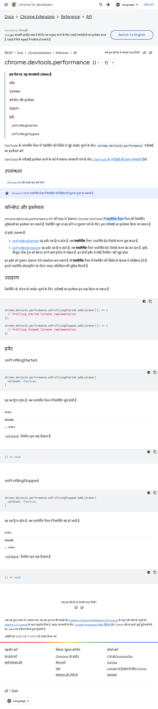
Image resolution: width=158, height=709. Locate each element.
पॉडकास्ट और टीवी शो (67, 675)
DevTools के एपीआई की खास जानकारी (117, 160)
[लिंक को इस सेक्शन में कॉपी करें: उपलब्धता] (25, 171)
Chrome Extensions (37, 16)
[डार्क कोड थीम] (144, 301)
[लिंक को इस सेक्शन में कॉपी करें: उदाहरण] (23, 278)
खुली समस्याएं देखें (13, 662)
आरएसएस (112, 675)
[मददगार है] (145, 53)
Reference (70, 16)
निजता (15, 690)
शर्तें (6, 690)
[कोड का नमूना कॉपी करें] (150, 301)
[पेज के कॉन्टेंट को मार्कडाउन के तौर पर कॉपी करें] (106, 62)
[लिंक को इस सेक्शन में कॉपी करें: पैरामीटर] (15, 411)
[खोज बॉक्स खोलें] (101, 4)
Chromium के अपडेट (67, 656)
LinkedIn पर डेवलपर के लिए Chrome (126, 668)
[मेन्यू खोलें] (6, 4)
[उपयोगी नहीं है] (150, 53)
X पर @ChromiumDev (120, 656)
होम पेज (8, 52)
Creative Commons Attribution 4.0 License (93, 620)
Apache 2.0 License (16, 624)
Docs (9, 16)
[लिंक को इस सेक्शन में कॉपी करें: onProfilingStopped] (42, 481)
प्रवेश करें (148, 4)
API (89, 16)
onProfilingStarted (25, 241)
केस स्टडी (61, 662)
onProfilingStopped (26, 248)
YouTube (112, 662)
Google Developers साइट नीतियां (92, 624)
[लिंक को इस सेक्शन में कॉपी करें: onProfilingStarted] (41, 360)
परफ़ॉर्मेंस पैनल (114, 219)
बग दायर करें (11, 656)
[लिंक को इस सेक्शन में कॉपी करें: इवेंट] (17, 349)
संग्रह (58, 668)
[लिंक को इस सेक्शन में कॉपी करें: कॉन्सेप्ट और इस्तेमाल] (47, 208)
